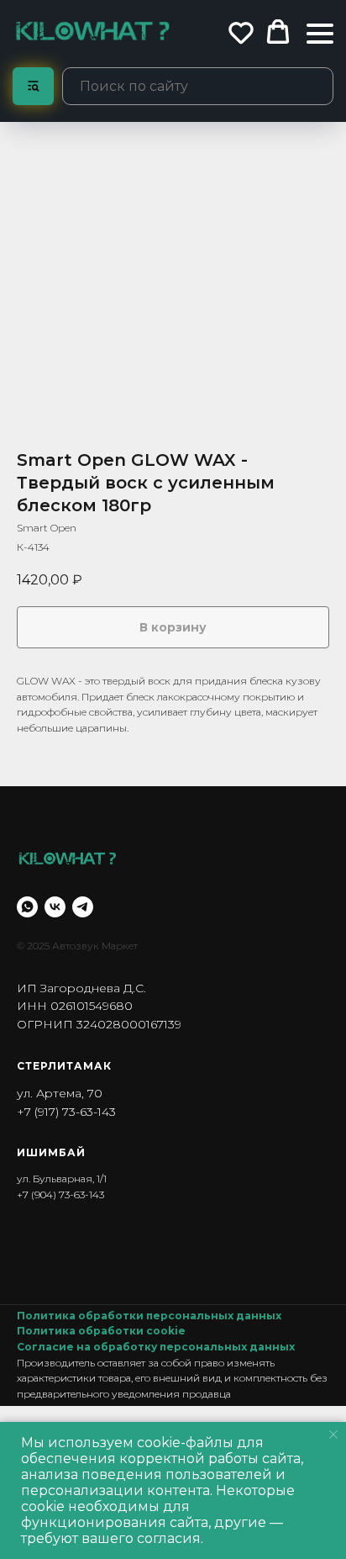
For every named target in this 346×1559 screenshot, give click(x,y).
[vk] (55, 906)
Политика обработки (81, 1330)
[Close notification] (333, 1434)
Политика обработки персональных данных (149, 1315)
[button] (241, 32)
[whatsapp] (27, 906)
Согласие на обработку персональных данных (156, 1346)
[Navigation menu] (320, 33)
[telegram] (82, 906)
